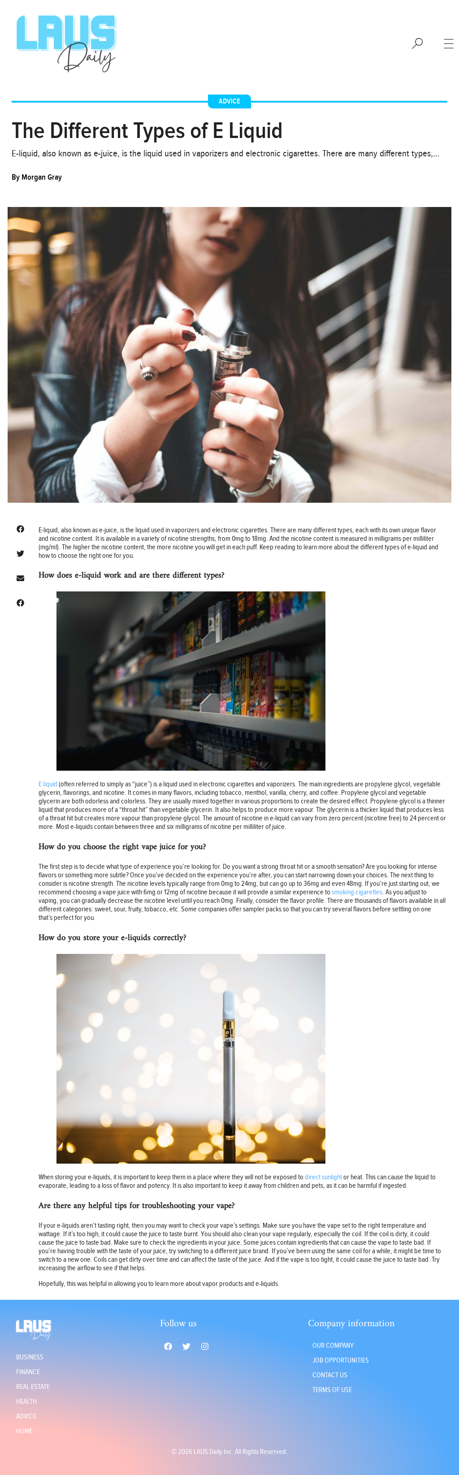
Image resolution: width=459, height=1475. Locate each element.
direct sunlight (323, 1177)
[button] (21, 529)
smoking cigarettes (357, 892)
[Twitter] (186, 1346)
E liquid (48, 784)
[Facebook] (168, 1346)
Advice (229, 101)
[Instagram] (205, 1346)
